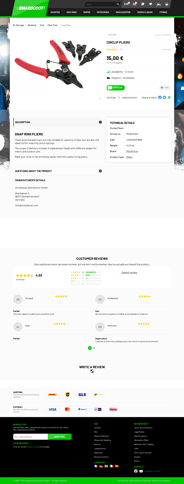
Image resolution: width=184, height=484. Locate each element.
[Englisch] (106, 466)
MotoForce (112, 35)
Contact (97, 428)
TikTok (157, 471)
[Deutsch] (101, 466)
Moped (87, 12)
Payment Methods (101, 436)
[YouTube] (141, 471)
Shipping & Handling (102, 440)
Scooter (55, 12)
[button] (160, 97)
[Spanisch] (116, 466)
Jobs (136, 448)
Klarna (136, 461)
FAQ (95, 432)
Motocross (103, 12)
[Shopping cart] (167, 4)
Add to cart (118, 88)
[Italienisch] (111, 466)
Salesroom (98, 452)
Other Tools (52, 25)
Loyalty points (100, 448)
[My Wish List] (151, 4)
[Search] (118, 4)
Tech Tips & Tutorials (142, 452)
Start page (20, 25)
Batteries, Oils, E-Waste (144, 444)
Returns (97, 444)
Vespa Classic (145, 12)
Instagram (149, 471)
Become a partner (101, 457)
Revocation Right (141, 440)
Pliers (129, 156)
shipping (119, 62)
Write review (166, 49)
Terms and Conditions (143, 428)
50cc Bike (72, 12)
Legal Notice (139, 432)
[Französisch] (95, 466)
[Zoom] (100, 98)
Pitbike (163, 12)
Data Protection (140, 436)
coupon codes (33, 447)
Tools (42, 25)
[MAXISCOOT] (30, 8)
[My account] (142, 4)
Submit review (129, 272)
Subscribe (59, 436)
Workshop (32, 25)
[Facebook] (136, 471)
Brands (137, 457)
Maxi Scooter (123, 12)
